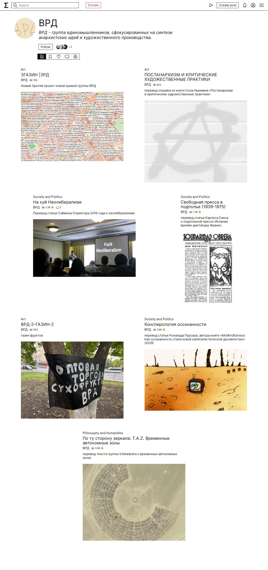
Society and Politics (47, 197)
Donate (93, 5)
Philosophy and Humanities (103, 433)
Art (23, 69)
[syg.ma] (6, 5)
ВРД (24, 80)
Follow (45, 47)
